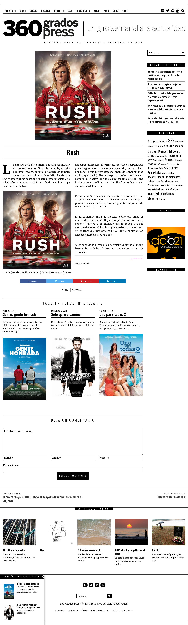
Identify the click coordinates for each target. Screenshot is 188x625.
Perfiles (164, 173)
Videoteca (77, 290)
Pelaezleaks (154, 172)
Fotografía (174, 163)
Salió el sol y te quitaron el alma (130, 552)
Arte (161, 146)
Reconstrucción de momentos (163, 177)
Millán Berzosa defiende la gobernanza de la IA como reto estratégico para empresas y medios (165, 97)
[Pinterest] (172, 11)
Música (166, 168)
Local (70, 11)
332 (171, 140)
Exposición (164, 163)
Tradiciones (175, 189)
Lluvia (43, 550)
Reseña (151, 185)
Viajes (23, 11)
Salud (96, 11)
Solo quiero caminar (66, 314)
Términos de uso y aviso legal (95, 610)
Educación (163, 156)
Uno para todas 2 (112, 314)
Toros (168, 189)
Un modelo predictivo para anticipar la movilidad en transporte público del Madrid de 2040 (164, 75)
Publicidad (73, 610)
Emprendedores (158, 160)
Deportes (45, 11)
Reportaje (165, 181)
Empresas (59, 11)
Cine (155, 151)
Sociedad (171, 185)
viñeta (163, 199)
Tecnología (151, 189)
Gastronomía (83, 11)
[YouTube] (177, 11)
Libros (156, 168)
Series (163, 185)
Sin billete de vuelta (14, 550)
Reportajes (10, 11)
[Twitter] (167, 11)
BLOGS (167, 146)
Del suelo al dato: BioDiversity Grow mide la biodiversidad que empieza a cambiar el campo (166, 109)
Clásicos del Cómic (169, 151)
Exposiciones (153, 164)
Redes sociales (153, 181)
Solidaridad (179, 185)
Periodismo (171, 173)
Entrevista (170, 160)
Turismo (150, 193)
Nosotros (60, 610)
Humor (125, 11)
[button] (182, 53)
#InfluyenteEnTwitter (157, 141)
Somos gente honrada (19, 314)
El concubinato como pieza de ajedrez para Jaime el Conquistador (164, 86)
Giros (115, 11)
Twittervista (161, 193)
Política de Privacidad (122, 610)
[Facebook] (162, 11)
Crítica (150, 155)
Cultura (33, 11)
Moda (106, 11)
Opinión (174, 168)
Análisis (156, 146)
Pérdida (156, 550)
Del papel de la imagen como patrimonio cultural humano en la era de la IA (165, 120)
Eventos (179, 160)
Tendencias (160, 189)
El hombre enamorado (89, 550)
